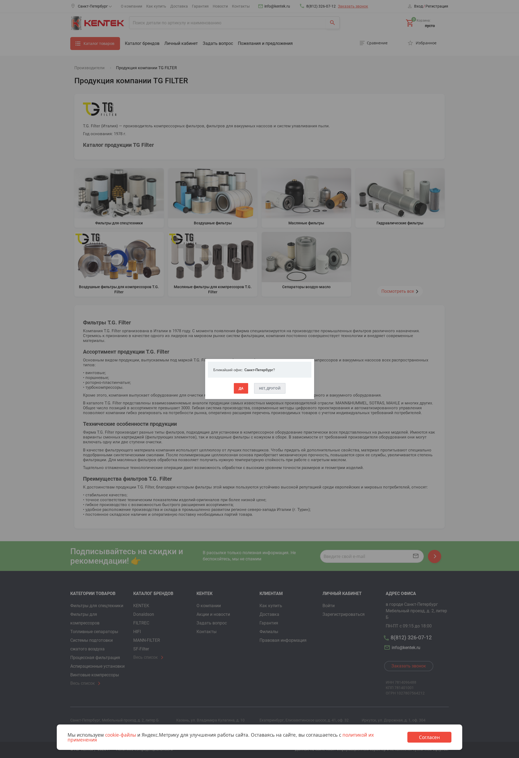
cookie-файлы (120, 735)
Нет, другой (270, 388)
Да (241, 388)
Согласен (429, 737)
